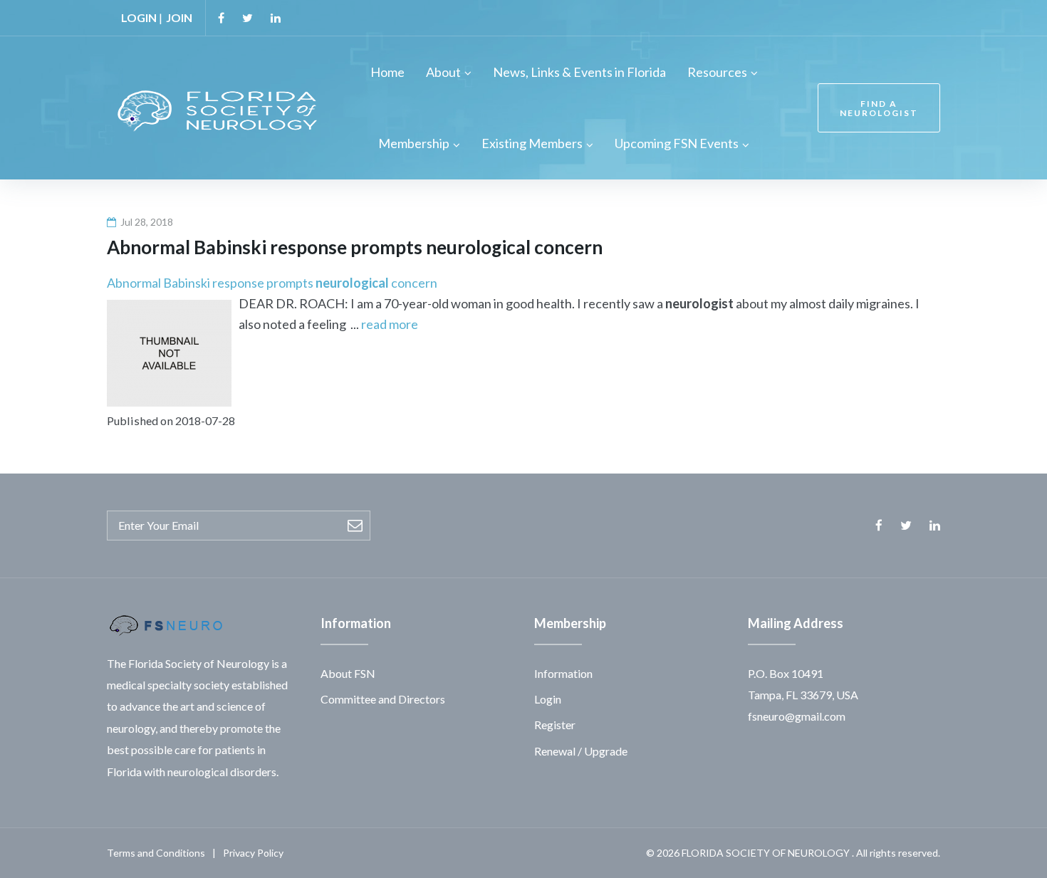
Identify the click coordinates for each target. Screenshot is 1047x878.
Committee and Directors (383, 699)
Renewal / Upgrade (580, 751)
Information (563, 673)
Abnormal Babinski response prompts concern (272, 283)
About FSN (348, 673)
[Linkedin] (276, 17)
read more (389, 324)
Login (547, 699)
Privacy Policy (253, 853)
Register (554, 724)
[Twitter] (247, 17)
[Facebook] (221, 17)
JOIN (179, 17)
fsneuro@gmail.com (796, 716)
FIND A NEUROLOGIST (879, 108)
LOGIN (139, 17)
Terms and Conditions (156, 853)
